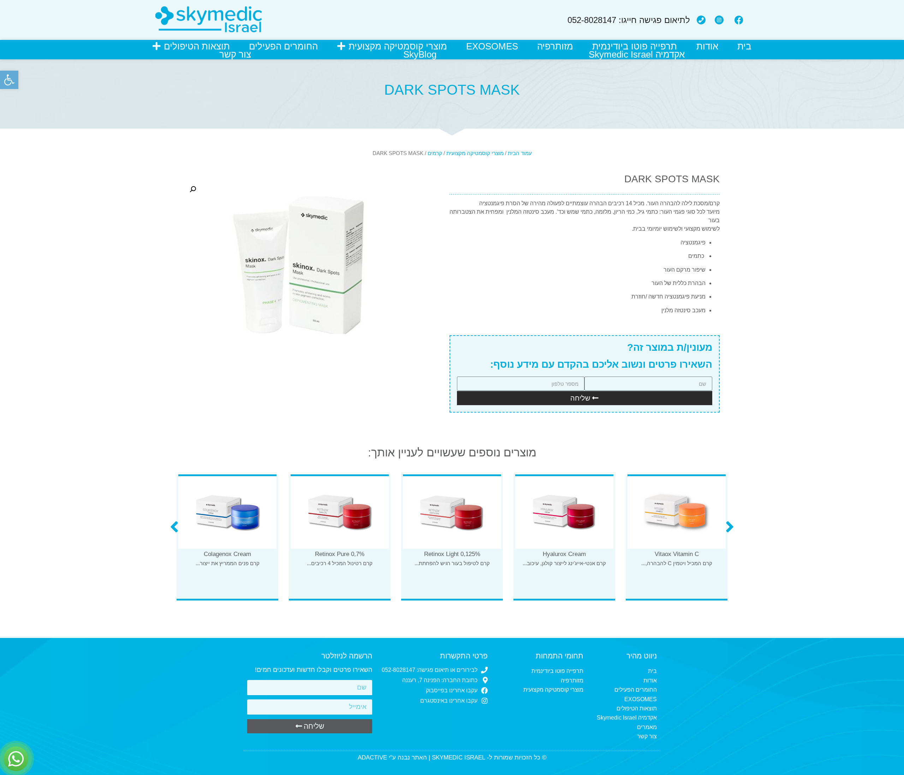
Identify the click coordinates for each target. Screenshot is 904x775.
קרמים (435, 153)
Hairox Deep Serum (228, 579)
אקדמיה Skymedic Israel (637, 54)
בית (744, 46)
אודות (707, 46)
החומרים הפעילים (283, 46)
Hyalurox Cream (676, 554)
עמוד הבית (520, 153)
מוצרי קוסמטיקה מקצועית (398, 46)
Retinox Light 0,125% (564, 554)
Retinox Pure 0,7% (452, 554)
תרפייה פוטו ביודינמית (634, 46)
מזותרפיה (555, 46)
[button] (9, 80)
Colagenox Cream (339, 554)
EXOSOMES (492, 46)
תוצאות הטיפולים (197, 46)
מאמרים (647, 727)
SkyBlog (419, 54)
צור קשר (235, 54)
